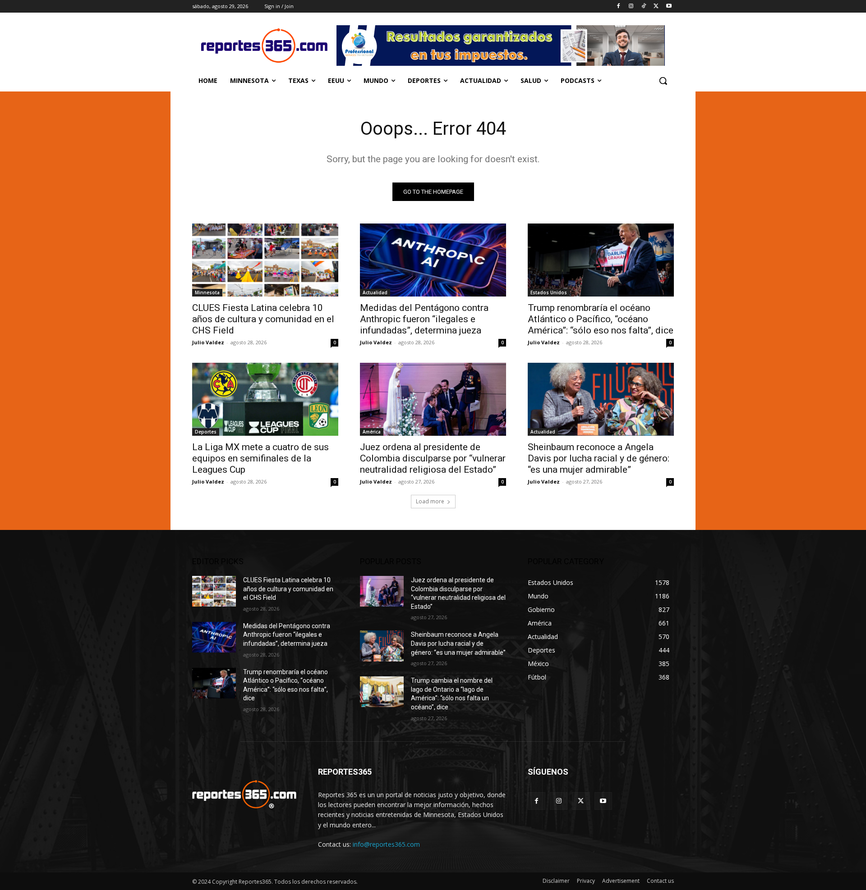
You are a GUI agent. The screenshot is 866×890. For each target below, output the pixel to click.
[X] (656, 6)
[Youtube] (668, 6)
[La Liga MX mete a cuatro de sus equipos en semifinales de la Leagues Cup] (265, 399)
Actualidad (375, 292)
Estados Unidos (548, 292)
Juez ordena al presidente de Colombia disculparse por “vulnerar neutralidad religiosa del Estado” (433, 458)
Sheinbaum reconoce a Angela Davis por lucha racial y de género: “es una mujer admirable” (598, 458)
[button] (663, 80)
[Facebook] (618, 6)
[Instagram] (631, 6)
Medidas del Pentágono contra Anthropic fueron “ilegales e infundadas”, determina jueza (424, 319)
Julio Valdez (208, 342)
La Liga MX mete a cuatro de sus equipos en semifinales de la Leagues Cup (260, 458)
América (372, 432)
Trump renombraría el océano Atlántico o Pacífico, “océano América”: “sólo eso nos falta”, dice (600, 319)
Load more (430, 501)
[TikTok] (644, 6)
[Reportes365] (264, 45)
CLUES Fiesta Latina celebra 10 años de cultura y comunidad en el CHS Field (263, 319)
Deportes (205, 432)
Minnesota (207, 292)
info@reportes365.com (386, 844)
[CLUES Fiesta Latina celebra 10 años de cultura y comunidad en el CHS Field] (265, 260)
